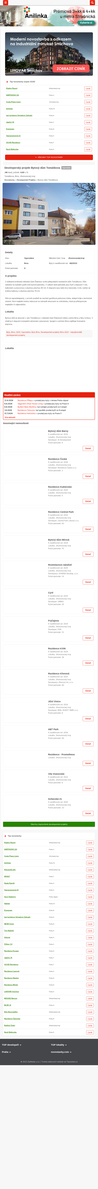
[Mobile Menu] (5, 2)
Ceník (88, 88)
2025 (66, 646)
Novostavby (9, 222)
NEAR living (11, 143)
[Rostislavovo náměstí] (25, 863)
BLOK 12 (9, 136)
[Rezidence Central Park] (25, 799)
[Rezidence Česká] (25, 621)
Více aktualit (10, 456)
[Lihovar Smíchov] (49, 672)
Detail (88, 600)
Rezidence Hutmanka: (27, 453)
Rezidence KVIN (56, 1061)
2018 (66, 582)
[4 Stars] (49, 209)
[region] (49, 410)
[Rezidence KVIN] (25, 1072)
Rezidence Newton (13, 149)
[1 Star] (10, 209)
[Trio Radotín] (49, 166)
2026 (66, 614)
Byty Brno (36, 371)
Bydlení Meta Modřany (27, 446)
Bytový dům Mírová (58, 820)
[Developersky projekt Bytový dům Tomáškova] (49, 254)
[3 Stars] (36, 209)
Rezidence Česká (57, 611)
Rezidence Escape (13, 122)
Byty (8, 371)
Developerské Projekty (26, 222)
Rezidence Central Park (61, 788)
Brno (13, 371)
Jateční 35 (10, 115)
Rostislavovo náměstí (59, 852)
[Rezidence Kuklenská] (25, 653)
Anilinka (9, 109)
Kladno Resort (11, 88)
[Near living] (49, 881)
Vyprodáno (65, 200)
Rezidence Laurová (13, 129)
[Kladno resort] (49, 462)
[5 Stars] (62, 209)
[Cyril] (25, 1008)
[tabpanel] (49, 254)
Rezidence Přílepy (25, 440)
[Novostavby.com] (49, 2)
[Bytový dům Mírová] (25, 831)
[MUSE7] (49, 1091)
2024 (66, 792)
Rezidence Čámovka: (26, 449)
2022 (18, 371)
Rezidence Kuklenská (59, 643)
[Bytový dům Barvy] (25, 590)
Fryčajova (53, 1030)
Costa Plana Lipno (13, 102)
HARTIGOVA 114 (12, 95)
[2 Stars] (23, 209)
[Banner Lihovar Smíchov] (49, 34)
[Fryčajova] (25, 1040)
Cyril (50, 998)
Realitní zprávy (12, 434)
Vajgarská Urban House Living (30, 443)
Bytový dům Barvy (58, 579)
